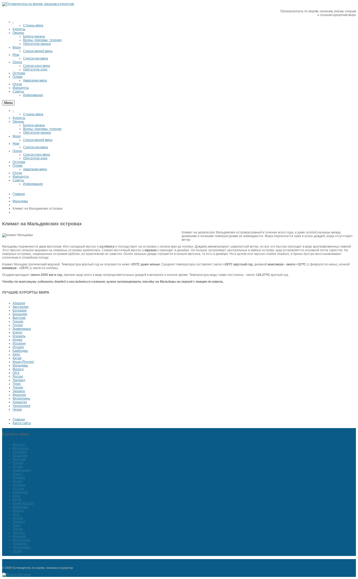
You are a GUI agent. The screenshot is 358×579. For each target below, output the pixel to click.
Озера (17, 151)
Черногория (21, 406)
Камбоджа (20, 351)
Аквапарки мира (35, 169)
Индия (17, 340)
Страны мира (33, 114)
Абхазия (19, 303)
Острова (19, 162)
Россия (18, 376)
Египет (18, 332)
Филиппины (21, 398)
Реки (16, 143)
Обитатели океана (37, 132)
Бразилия (20, 314)
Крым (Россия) (23, 362)
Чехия (17, 409)
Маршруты (21, 176)
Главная (19, 194)
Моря (17, 136)
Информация (33, 184)
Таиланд (19, 380)
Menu (8, 103)
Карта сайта (22, 423)
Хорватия (20, 402)
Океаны (18, 121)
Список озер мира (36, 154)
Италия (18, 347)
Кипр (16, 354)
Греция (18, 321)
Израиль (19, 336)
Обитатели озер (35, 158)
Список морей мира (37, 140)
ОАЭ (16, 373)
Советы (18, 180)
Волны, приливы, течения (42, 129)
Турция (18, 387)
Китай (17, 358)
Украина (19, 391)
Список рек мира (35, 147)
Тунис (17, 384)
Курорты (19, 118)
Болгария (20, 310)
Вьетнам (19, 318)
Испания (19, 343)
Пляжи (18, 165)
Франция (19, 395)
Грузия (18, 325)
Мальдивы (20, 201)
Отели (17, 173)
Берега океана (34, 125)
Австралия (21, 307)
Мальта (18, 369)
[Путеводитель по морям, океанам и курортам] (38, 4)
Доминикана (22, 329)
